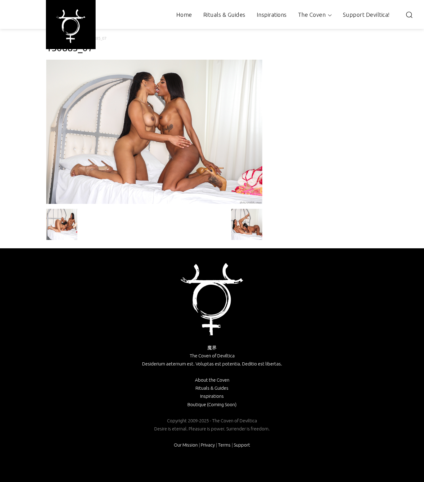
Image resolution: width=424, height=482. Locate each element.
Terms (224, 445)
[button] (409, 14)
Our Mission (186, 445)
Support (242, 445)
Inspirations (212, 396)
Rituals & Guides (212, 388)
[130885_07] (154, 202)
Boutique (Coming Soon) (212, 404)
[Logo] (70, 26)
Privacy (208, 445)
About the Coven (212, 380)
